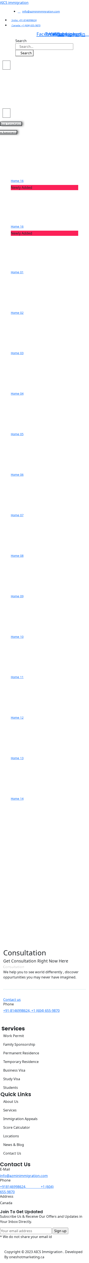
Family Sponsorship (19, 1044)
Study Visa (11, 1079)
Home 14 (17, 799)
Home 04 (17, 393)
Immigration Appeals (20, 1118)
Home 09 (17, 596)
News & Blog (13, 1144)
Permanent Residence (21, 1053)
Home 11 (17, 677)
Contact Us (12, 1153)
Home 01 (17, 272)
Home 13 (17, 758)
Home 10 (17, 637)
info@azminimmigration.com (24, 1175)
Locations (11, 1136)
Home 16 (17, 181)
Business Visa (14, 1070)
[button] (6, 65)
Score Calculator (16, 1127)
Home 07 (17, 515)
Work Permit (13, 1035)
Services (10, 1110)
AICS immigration (14, 2)
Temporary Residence (21, 1061)
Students (10, 1087)
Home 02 (17, 313)
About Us (10, 1101)
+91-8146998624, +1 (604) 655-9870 (31, 1010)
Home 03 (17, 353)
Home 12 (17, 717)
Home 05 (17, 434)
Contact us (12, 999)
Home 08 (17, 556)
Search (21, 40)
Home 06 (17, 475)
